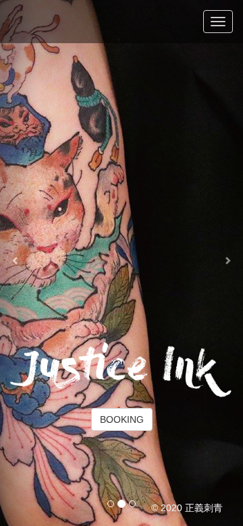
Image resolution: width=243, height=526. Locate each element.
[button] (18, 263)
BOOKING (122, 419)
